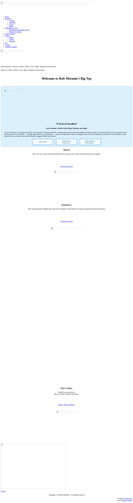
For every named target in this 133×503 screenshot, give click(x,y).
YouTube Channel (11, 47)
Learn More (43, 142)
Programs (8, 19)
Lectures (12, 20)
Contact (7, 45)
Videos (11, 39)
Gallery (7, 35)
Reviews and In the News (66, 142)
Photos (11, 37)
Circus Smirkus (10, 34)
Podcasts (12, 41)
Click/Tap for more (66, 166)
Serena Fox (128, 498)
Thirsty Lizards (127, 500)
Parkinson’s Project (11, 28)
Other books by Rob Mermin (90, 142)
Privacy (3, 491)
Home (7, 17)
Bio (6, 43)
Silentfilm (12, 22)
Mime (11, 26)
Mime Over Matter (15, 32)
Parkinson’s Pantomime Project (19, 30)
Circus (11, 24)
